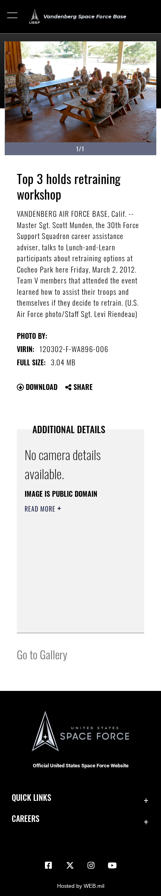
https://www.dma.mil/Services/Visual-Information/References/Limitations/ (72, 618)
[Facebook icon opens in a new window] (48, 865)
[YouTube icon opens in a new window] (112, 865)
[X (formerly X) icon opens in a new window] (70, 865)
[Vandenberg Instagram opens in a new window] (91, 865)
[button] (12, 16)
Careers (25, 818)
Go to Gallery (42, 654)
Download (40, 387)
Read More (41, 509)
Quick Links (31, 797)
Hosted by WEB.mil (80, 886)
